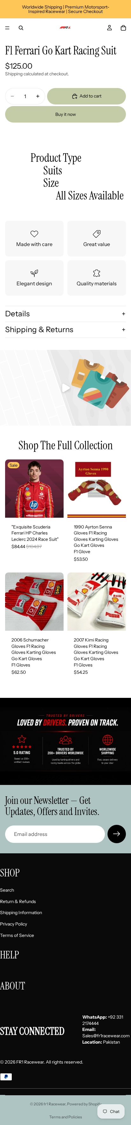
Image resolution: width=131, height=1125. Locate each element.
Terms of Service (17, 935)
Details (17, 313)
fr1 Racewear (55, 1104)
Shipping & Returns (39, 329)
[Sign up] (116, 834)
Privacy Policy (13, 924)
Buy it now (65, 114)
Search (7, 890)
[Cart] (123, 28)
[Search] (21, 28)
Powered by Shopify (84, 1104)
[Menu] (7, 28)
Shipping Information (21, 913)
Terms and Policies (65, 1117)
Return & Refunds (18, 901)
